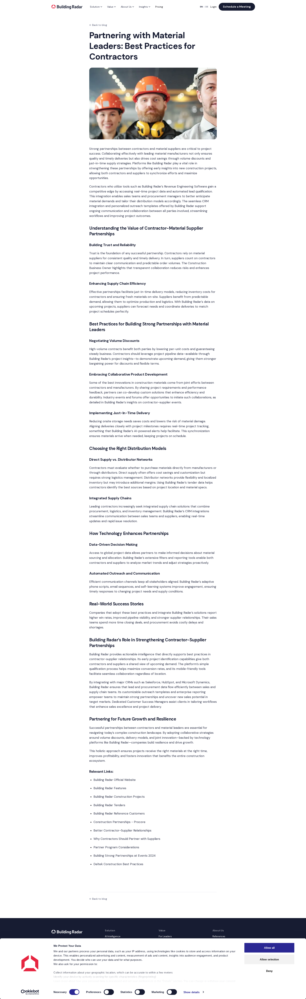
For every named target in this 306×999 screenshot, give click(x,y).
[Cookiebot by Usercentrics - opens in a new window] (30, 992)
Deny (269, 970)
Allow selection (269, 959)
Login (213, 6)
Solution (95, 6)
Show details (191, 992)
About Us (126, 6)
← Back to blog (98, 25)
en (201, 6)
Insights (143, 6)
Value (110, 6)
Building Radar (162, 163)
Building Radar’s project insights (111, 359)
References (218, 936)
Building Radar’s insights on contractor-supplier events (142, 402)
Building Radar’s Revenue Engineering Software (174, 186)
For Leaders (165, 936)
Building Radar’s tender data (184, 482)
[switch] (109, 992)
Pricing (159, 6)
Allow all (269, 947)
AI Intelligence (112, 936)
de (206, 6)
